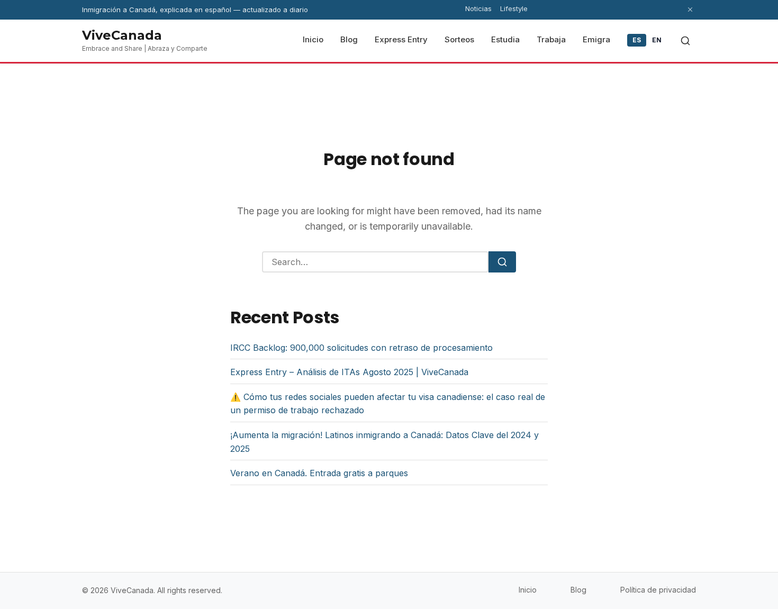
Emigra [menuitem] (596, 39)
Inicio (528, 589)
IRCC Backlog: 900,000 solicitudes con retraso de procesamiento (361, 347)
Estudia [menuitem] (505, 39)
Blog (578, 589)
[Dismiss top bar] (690, 9)
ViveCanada (122, 35)
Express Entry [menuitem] (401, 39)
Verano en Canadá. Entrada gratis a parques (319, 473)
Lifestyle (514, 8)
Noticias (478, 8)
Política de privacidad (658, 589)
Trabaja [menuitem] (551, 39)
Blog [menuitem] (349, 39)
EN (657, 40)
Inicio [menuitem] (313, 39)
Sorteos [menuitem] (459, 39)
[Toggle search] (685, 40)
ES (636, 40)
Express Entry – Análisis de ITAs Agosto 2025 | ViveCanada (349, 372)
